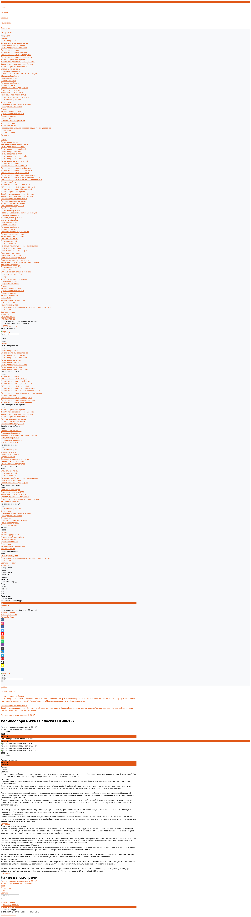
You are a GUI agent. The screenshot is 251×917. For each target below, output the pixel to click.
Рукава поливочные (9, 295)
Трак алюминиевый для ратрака (14, 88)
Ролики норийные (8, 182)
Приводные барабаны (10, 71)
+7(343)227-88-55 (8, 612)
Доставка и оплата (8, 312)
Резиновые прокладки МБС (12, 92)
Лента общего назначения (12, 234)
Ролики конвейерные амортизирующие (18, 175)
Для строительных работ (11, 106)
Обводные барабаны (10, 76)
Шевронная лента (8, 80)
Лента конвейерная (9, 78)
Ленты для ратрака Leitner (12, 151)
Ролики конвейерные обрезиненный (16, 189)
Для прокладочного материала (14, 279)
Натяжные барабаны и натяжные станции (19, 73)
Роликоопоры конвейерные (13, 59)
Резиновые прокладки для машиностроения (20, 262)
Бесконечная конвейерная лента (15, 231)
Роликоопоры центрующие (12, 206)
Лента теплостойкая (9, 243)
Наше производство (9, 305)
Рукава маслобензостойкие (12, 113)
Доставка (5, 893)
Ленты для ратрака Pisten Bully (14, 156)
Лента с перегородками (11, 248)
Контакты (5, 314)
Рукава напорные (8, 116)
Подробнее (5, 824)
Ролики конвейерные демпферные (16, 54)
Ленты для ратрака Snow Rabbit (14, 161)
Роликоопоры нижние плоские (14, 66)
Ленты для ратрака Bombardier (14, 47)
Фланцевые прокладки (10, 265)
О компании (6, 888)
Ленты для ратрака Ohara (12, 154)
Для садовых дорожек (10, 281)
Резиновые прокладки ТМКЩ (13, 95)
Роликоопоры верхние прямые (14, 201)
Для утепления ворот (10, 283)
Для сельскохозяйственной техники (16, 104)
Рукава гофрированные (11, 111)
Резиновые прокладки (10, 90)
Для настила (6, 102)
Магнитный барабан (9, 220)
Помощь (4, 890)
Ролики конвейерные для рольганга (16, 57)
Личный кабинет (8, 617)
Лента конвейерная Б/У (11, 99)
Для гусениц (6, 276)
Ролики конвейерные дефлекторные (16, 184)
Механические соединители (13, 121)
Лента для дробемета (10, 83)
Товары (4, 139)
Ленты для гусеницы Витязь (13, 45)
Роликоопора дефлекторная (13, 203)
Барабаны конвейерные (11, 69)
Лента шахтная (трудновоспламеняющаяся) (19, 246)
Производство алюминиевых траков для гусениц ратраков (26, 128)
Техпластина (6, 118)
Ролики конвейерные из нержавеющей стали (20, 177)
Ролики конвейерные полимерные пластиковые (21, 180)
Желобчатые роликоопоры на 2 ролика (18, 64)
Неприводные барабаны (11, 217)
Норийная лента (8, 85)
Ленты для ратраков (9, 40)
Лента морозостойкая (10, 241)
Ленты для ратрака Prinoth (12, 158)
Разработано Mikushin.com (8, 915)
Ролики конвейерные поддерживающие (18, 187)
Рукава (4, 109)
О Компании (6, 309)
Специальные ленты (9, 239)
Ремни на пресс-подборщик (13, 236)
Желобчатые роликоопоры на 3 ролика (18, 62)
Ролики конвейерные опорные (14, 52)
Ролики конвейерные (10, 50)
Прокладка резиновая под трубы (15, 97)
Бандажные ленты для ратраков (14, 43)
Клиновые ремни (8, 123)
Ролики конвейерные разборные (15, 172)
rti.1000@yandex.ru (9, 615)
